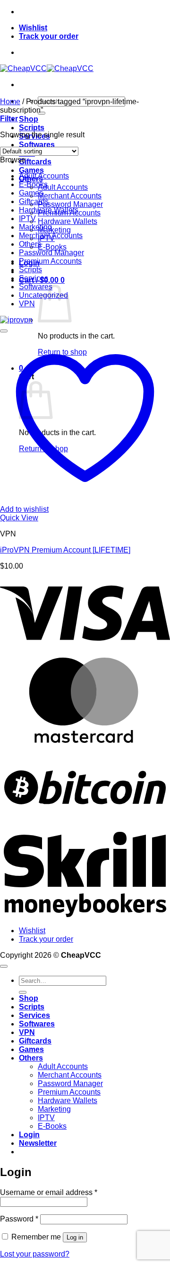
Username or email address (48, 1192)
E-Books (52, 247)
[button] (9, 119)
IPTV (27, 218)
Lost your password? (34, 1254)
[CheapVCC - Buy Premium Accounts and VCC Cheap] (47, 68)
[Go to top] (4, 966)
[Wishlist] (4, 331)
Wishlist (33, 28)
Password (19, 1219)
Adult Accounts (63, 187)
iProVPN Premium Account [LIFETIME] (65, 550)
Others (30, 244)
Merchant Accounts (70, 196)
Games (31, 170)
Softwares (37, 145)
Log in (75, 1237)
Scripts (31, 128)
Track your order (48, 36)
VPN (27, 304)
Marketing (54, 230)
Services (33, 278)
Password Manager (70, 204)
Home (10, 102)
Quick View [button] (19, 518)
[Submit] (22, 992)
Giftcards (35, 162)
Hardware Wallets (67, 221)
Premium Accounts (50, 261)
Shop (28, 119)
